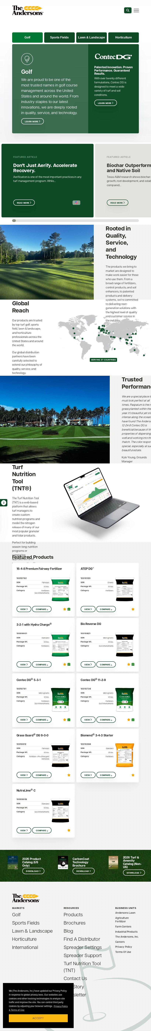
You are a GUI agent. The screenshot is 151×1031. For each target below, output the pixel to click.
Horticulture (123, 37)
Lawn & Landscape (91, 37)
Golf (27, 37)
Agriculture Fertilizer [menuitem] (122, 919)
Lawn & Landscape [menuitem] (32, 930)
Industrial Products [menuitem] (126, 931)
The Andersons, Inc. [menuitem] (127, 936)
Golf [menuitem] (16, 914)
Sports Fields (59, 37)
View (23, 609)
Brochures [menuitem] (74, 922)
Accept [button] (38, 1018)
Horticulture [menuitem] (24, 939)
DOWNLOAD (32, 871)
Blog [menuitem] (68, 930)
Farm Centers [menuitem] (123, 926)
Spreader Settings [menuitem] (83, 947)
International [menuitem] (25, 947)
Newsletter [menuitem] (75, 994)
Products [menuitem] (73, 914)
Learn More (31, 121)
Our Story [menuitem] (74, 986)
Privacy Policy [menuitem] (123, 946)
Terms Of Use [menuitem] (123, 952)
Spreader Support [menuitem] (83, 955)
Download (82, 871)
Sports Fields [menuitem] (25, 922)
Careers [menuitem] (120, 941)
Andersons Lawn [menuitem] (125, 912)
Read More (23, 202)
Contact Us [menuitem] (75, 978)
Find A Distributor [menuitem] (82, 939)
